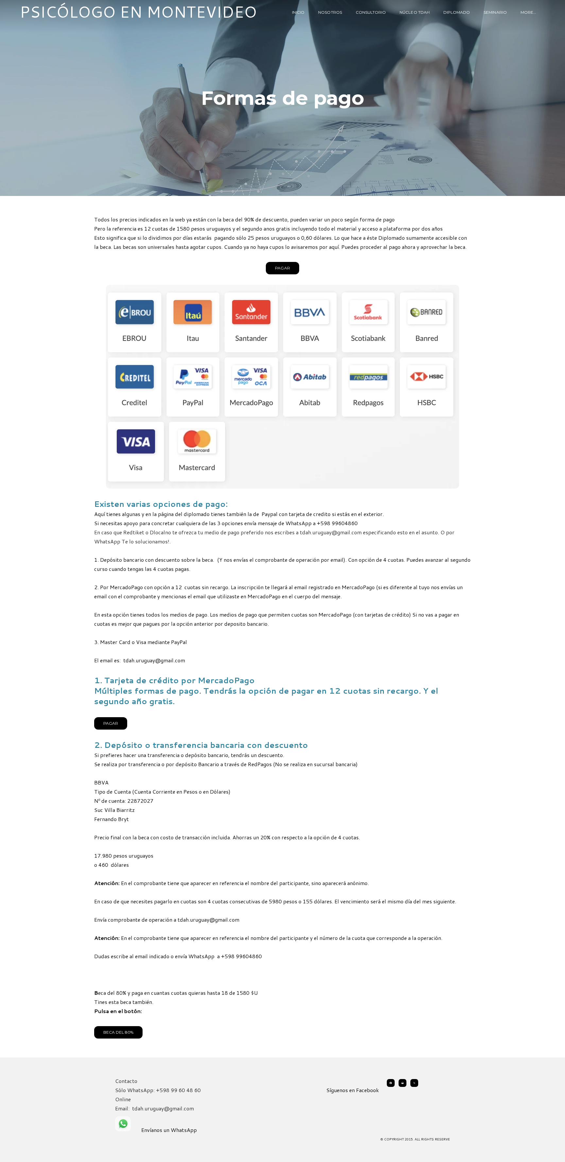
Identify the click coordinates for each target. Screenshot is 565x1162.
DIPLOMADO (456, 12)
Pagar (282, 268)
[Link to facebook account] (391, 1082)
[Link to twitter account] (414, 1082)
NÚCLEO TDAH (415, 12)
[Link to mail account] (402, 1082)
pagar (110, 723)
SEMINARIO (495, 12)
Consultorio (371, 12)
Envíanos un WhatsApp (169, 1130)
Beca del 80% (118, 1032)
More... (528, 12)
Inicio (298, 12)
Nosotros (330, 12)
